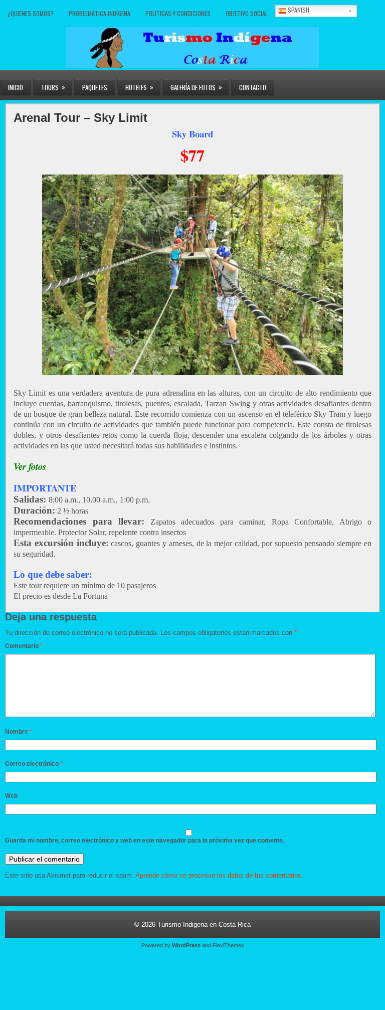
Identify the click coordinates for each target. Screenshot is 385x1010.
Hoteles (139, 87)
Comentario (24, 645)
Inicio (15, 87)
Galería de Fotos (196, 87)
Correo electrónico (34, 763)
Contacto (252, 87)
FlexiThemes (228, 945)
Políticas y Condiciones (178, 13)
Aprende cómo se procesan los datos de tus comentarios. (219, 875)
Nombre (18, 731)
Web (11, 795)
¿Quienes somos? (31, 13)
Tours (53, 87)
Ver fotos (30, 466)
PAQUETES (94, 87)
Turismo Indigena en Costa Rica (204, 924)
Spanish (297, 10)
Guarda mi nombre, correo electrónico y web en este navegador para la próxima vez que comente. (144, 840)
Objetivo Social (247, 13)
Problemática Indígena (99, 13)
